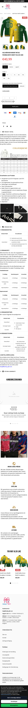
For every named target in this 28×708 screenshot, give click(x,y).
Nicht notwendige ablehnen (14, 697)
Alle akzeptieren (14, 705)
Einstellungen (14, 701)
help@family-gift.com (6, 366)
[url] (7, 611)
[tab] (10, 423)
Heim (1, 13)
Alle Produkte (7, 13)
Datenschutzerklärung (6, 694)
